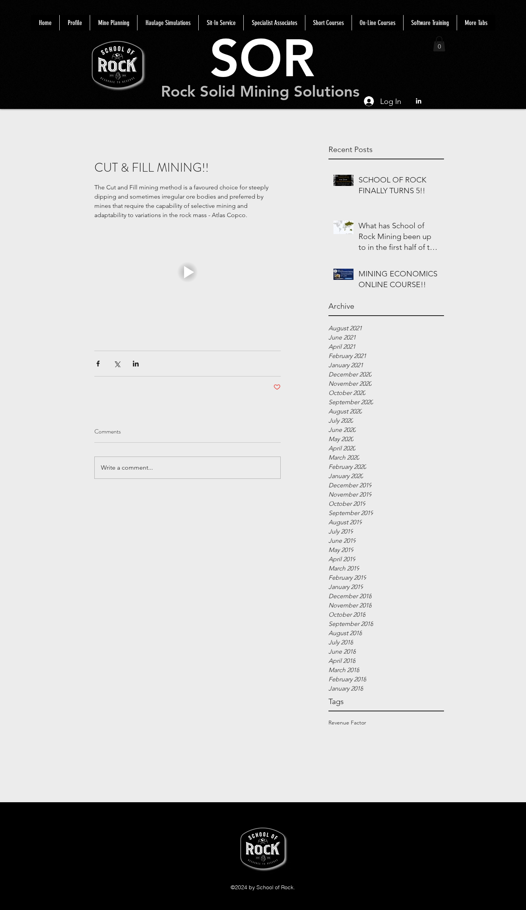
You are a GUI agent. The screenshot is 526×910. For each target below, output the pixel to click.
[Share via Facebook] (98, 363)
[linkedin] (418, 101)
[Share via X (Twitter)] (117, 363)
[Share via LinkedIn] (135, 363)
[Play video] (187, 272)
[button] (439, 43)
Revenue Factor (347, 722)
